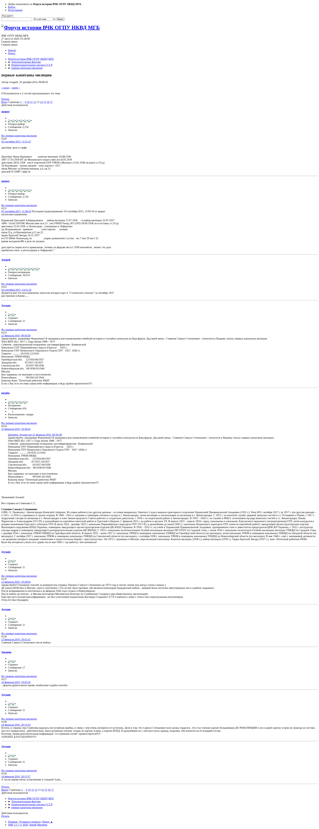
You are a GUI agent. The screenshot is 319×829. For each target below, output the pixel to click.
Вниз (4, 102)
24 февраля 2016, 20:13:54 (15, 724)
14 (41, 102)
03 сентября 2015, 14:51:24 (16, 289)
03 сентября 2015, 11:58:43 (16, 211)
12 (34, 102)
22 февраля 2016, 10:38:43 (15, 429)
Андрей (5, 259)
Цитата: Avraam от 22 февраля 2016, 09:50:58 (35, 434)
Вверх (4, 789)
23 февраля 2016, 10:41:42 (15, 639)
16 (48, 102)
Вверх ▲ (48, 821)
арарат (5, 111)
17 (51, 102)
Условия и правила (30, 821)
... (23, 102)
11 (31, 102)
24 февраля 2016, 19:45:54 (15, 682)
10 (28, 102)
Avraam (5, 305)
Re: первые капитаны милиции (19, 135)
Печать (5, 99)
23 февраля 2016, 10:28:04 (15, 581)
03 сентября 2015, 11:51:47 (16, 141)
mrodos (5, 393)
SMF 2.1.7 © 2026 (18, 824)
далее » (16, 87)
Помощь (12, 821)
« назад (5, 87)
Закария (6, 652)
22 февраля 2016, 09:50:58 (15, 335)
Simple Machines (38, 824)
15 (44, 102)
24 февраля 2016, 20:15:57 (15, 776)
